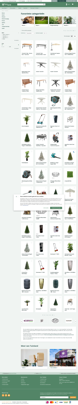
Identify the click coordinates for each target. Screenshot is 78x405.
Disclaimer (14, 401)
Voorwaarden (24, 401)
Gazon (3, 15)
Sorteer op (23, 33)
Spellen (3, 22)
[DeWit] (55, 320)
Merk (3, 32)
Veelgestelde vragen (25, 384)
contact (71, 382)
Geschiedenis (42, 382)
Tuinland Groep (43, 379)
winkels (23, 1)
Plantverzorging (5, 18)
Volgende (75, 30)
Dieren (3, 13)
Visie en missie (43, 380)
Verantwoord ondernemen (45, 384)
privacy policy (65, 394)
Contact (22, 379)
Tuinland (6, 401)
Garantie (22, 380)
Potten (3, 20)
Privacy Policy (19, 401)
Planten (3, 16)
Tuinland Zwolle (5, 384)
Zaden (3, 28)
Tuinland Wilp (4, 382)
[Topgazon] (28, 320)
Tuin (3, 24)
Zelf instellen (46, 207)
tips (32, 339)
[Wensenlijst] (72, 4)
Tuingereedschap (5, 26)
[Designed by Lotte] (42, 320)
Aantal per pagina (39, 33)
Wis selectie (16, 40)
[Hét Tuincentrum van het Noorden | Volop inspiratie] (6, 4)
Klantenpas (23, 382)
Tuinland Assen (5, 379)
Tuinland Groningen (6, 380)
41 (73, 30)
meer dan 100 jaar (12, 1)
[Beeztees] (69, 320)
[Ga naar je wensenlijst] (72, 4)
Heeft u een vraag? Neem (64, 382)
